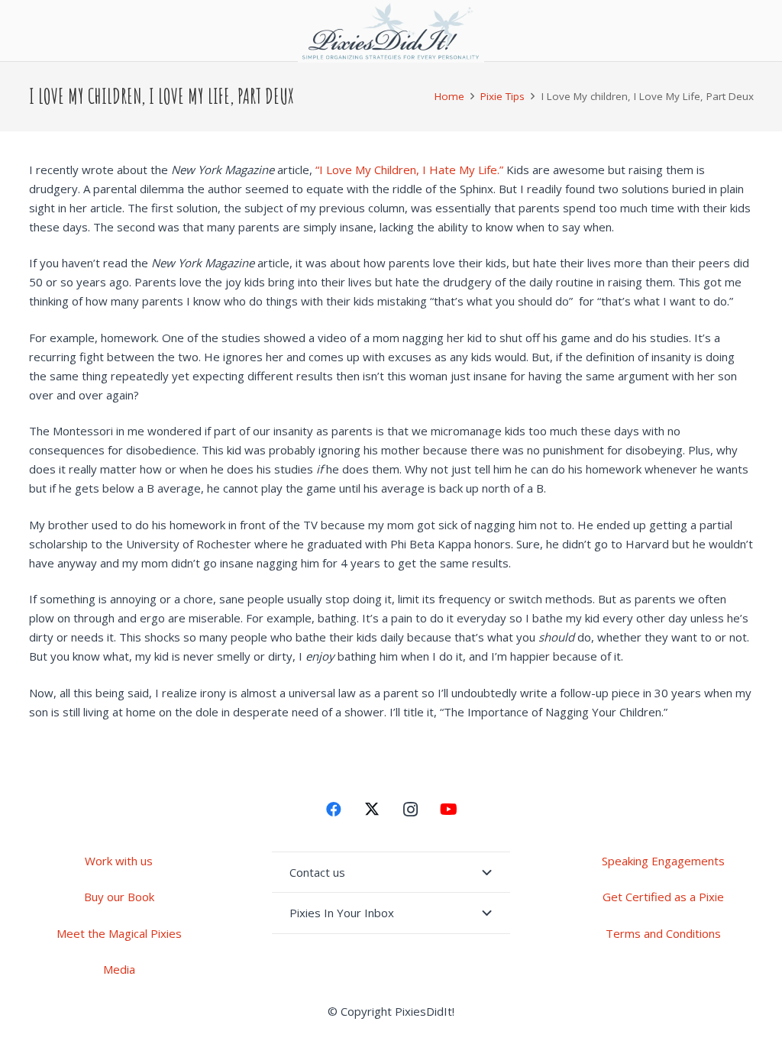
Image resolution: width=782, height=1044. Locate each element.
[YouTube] (448, 809)
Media (119, 969)
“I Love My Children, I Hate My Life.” (409, 169)
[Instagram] (410, 809)
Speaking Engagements (663, 860)
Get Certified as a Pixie (663, 896)
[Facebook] (334, 809)
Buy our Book (119, 896)
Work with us (119, 860)
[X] (372, 809)
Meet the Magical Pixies (119, 933)
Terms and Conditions (663, 933)
